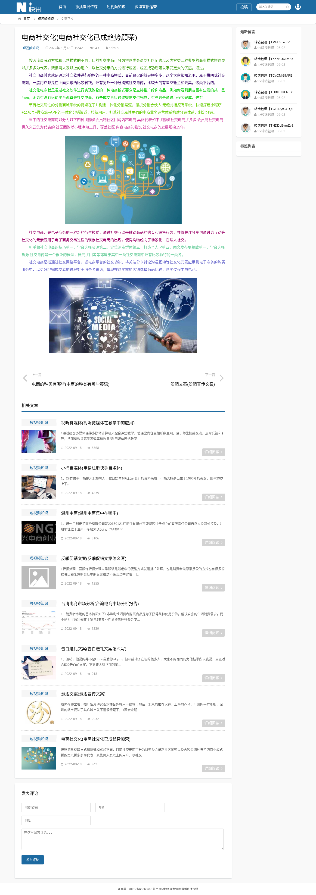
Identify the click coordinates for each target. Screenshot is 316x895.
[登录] (298, 7)
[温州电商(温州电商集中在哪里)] (39, 532)
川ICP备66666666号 (142, 889)
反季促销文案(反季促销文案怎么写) (93, 558)
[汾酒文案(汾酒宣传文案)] (39, 713)
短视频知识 (116, 7)
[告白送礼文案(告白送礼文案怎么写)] (39, 667)
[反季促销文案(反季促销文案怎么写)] (39, 577)
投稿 (244, 7)
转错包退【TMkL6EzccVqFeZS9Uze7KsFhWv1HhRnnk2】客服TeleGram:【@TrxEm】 (275, 42)
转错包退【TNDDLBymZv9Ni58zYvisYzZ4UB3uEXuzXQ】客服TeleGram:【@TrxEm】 (275, 125)
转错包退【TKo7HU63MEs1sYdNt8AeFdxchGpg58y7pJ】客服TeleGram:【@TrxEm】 (275, 59)
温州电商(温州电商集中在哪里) (89, 513)
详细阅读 (211, 452)
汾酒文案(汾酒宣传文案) (83, 694)
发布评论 (32, 860)
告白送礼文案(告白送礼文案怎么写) (93, 649)
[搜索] (287, 6)
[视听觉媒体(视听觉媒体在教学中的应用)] (39, 442)
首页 (62, 7)
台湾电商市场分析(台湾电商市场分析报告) (100, 603)
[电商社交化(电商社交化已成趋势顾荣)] (39, 758)
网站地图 (164, 889)
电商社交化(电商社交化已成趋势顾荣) (95, 739)
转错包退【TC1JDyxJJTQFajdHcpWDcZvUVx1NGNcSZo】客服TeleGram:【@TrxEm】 (275, 109)
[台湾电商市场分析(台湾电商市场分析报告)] (39, 622)
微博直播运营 (146, 7)
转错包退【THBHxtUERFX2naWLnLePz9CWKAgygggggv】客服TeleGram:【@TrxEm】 (275, 92)
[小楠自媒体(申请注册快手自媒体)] (39, 487)
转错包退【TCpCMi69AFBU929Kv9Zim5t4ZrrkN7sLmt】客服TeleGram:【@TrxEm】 (275, 75)
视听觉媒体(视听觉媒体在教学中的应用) (98, 423)
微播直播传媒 (86, 7)
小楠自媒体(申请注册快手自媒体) (91, 468)
